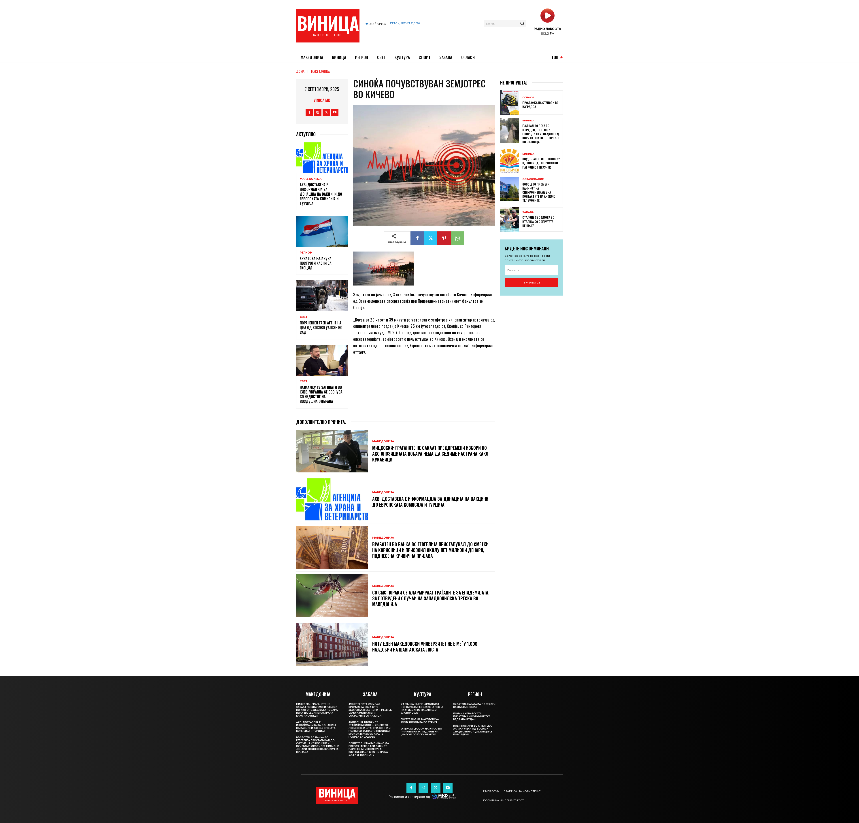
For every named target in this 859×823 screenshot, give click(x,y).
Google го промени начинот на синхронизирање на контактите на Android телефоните (538, 192)
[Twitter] (326, 112)
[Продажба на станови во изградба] (509, 102)
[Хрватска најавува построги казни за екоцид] (322, 231)
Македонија (320, 71)
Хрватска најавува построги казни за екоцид (316, 263)
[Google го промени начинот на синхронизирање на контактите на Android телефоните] (509, 189)
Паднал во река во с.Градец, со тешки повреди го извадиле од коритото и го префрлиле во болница (541, 133)
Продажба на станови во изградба (540, 104)
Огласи (528, 97)
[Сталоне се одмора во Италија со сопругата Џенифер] (509, 219)
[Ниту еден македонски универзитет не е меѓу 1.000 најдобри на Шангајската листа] (332, 644)
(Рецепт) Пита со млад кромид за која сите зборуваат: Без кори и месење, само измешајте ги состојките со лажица (370, 710)
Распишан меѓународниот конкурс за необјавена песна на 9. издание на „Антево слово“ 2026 (422, 708)
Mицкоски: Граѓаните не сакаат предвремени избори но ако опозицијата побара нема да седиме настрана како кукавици (430, 453)
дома (300, 71)
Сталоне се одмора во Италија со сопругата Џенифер (538, 221)
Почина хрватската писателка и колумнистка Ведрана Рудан (471, 716)
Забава (528, 212)
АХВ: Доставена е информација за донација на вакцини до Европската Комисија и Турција (321, 194)
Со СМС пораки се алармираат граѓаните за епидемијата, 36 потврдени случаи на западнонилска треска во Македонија (430, 598)
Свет (303, 317)
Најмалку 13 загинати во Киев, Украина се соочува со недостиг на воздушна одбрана (321, 394)
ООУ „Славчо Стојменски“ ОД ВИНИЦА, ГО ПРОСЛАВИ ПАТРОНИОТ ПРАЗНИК (541, 163)
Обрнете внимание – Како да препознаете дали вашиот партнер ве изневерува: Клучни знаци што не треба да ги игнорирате (369, 749)
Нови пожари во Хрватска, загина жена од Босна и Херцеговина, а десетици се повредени (472, 730)
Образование (533, 179)
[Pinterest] (444, 238)
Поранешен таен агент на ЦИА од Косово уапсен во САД (321, 327)
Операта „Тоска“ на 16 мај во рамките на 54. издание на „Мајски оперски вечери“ (421, 731)
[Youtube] (334, 112)
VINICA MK (322, 100)
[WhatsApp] (457, 238)
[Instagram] (317, 112)
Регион (306, 252)
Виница (528, 120)
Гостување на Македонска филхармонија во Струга (420, 721)
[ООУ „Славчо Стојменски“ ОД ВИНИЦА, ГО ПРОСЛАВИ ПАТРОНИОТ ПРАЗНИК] (509, 161)
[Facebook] (309, 112)
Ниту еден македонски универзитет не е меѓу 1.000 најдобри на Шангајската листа (424, 646)
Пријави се (531, 282)
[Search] (522, 23)
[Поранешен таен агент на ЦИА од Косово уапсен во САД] (322, 295)
